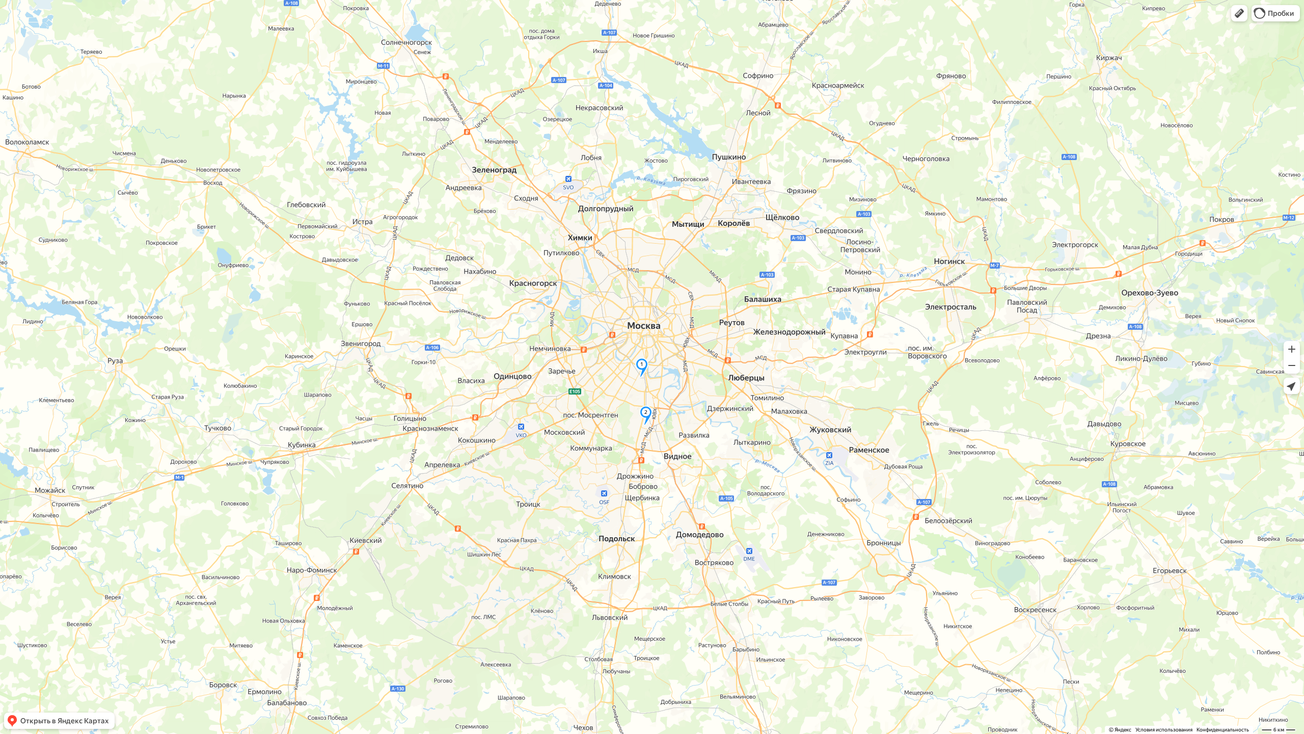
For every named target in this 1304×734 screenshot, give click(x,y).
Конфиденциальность (1223, 729)
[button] (1239, 13)
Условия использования (1163, 729)
